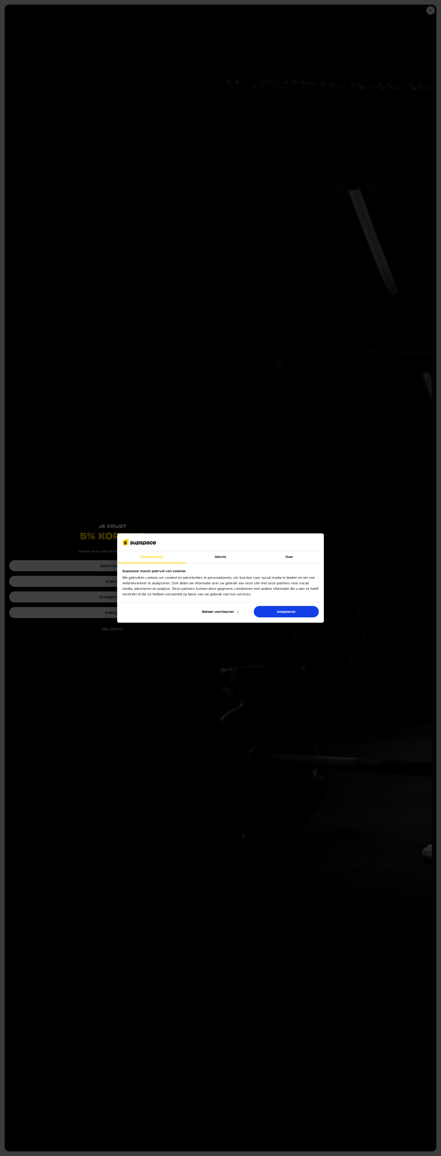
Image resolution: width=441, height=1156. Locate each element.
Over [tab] (289, 557)
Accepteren (286, 611)
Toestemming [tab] (151, 557)
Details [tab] (220, 557)
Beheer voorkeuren (218, 611)
